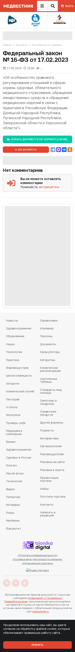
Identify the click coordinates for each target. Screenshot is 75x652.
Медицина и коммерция (14, 432)
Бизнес (11, 441)
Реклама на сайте (52, 461)
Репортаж (13, 496)
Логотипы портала (52, 496)
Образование (15, 336)
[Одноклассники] (69, 149)
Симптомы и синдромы (48, 402)
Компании (47, 328)
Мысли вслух (15, 473)
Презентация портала (49, 479)
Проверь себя (15, 422)
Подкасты (47, 430)
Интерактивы (49, 438)
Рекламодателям (52, 454)
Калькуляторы (50, 351)
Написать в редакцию (47, 514)
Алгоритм (12, 383)
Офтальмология (51, 446)
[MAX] (58, 149)
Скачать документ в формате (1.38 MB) (39, 139)
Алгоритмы (47, 359)
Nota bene (13, 414)
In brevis (12, 407)
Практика (12, 359)
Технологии (14, 351)
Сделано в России (18, 457)
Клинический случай (20, 391)
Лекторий (12, 399)
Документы (22, 45)
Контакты (46, 504)
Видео (10, 489)
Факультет (13, 528)
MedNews (13, 520)
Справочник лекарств (48, 413)
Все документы (27, 149)
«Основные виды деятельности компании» (37, 559)
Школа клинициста (19, 375)
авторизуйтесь (49, 187)
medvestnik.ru (40, 611)
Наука (10, 344)
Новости (12, 320)
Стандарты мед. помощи (51, 391)
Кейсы (44, 488)
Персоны (46, 336)
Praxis (10, 512)
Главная (7, 45)
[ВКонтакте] (64, 149)
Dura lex (11, 465)
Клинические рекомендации (50, 369)
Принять (37, 644)
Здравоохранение (18, 328)
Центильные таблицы (48, 380)
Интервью (13, 504)
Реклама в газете (52, 469)
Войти (69, 6)
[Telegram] (53, 149)
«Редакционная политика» (37, 563)
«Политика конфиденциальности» (37, 555)
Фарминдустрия (17, 367)
